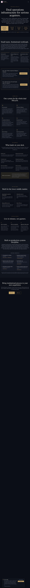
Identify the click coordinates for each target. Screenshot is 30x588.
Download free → (23, 75)
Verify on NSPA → (19, 265)
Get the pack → (23, 86)
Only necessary (21, 579)
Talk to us (18, 294)
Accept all (21, 581)
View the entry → (5, 270)
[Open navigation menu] (28, 2)
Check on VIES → (5, 259)
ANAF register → (10, 259)
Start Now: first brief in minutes (4, 28)
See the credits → (19, 271)
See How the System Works (26, 28)
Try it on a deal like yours (19, 28)
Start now (11, 294)
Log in (18, 32)
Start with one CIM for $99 (12, 28)
